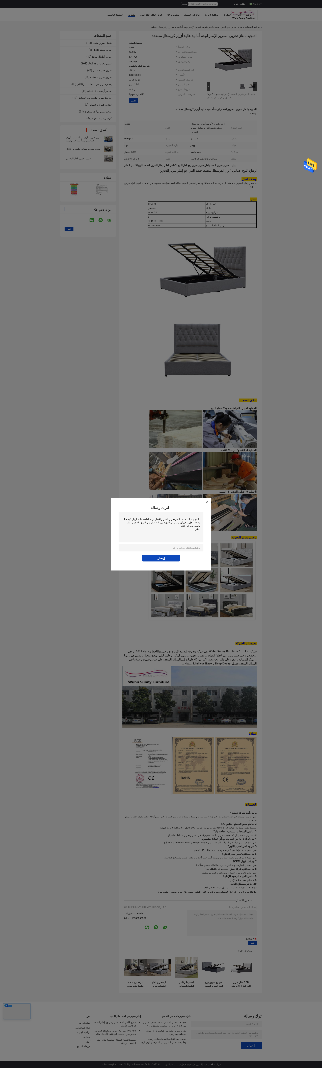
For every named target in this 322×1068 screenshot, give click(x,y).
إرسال (161, 558)
